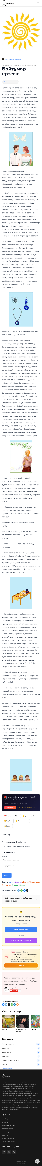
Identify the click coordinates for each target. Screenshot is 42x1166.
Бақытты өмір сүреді (21, 929)
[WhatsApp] (21, 890)
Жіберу (7, 875)
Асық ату (5, 1135)
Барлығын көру (7, 1068)
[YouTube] (4, 1152)
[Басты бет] (8, 3)
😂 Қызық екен (28, 816)
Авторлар (5, 1122)
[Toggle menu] (38, 3)
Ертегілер (5, 1119)
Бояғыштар (5, 1132)
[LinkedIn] (14, 1004)
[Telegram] (18, 890)
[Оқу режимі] (37, 1161)
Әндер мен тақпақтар (9, 1125)
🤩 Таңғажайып (22, 821)
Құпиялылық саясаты (9, 1142)
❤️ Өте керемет (10, 816)
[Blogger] (17, 1004)
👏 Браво (7, 826)
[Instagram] (9, 1152)
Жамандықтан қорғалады (21, 940)
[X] (27, 890)
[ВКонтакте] (24, 890)
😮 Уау (7, 821)
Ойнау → (21, 965)
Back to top (22, 1163)
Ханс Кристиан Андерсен (13, 59)
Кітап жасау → (10, 807)
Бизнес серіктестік (8, 1138)
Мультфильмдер (7, 1129)
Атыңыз (4, 856)
